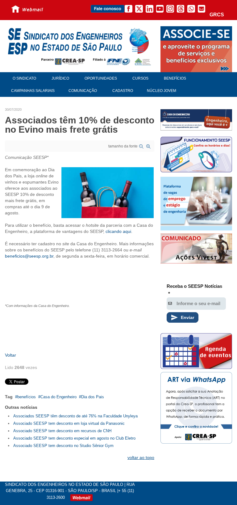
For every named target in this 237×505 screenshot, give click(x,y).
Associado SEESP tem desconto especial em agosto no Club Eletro (74, 438)
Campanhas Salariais (33, 91)
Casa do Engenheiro (58, 397)
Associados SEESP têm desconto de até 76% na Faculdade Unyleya (75, 416)
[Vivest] (196, 249)
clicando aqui (118, 231)
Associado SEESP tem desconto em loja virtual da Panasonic (69, 423)
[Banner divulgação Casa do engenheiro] (196, 119)
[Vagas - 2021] (196, 203)
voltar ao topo (140, 457)
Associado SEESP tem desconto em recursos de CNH (62, 430)
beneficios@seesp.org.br (29, 256)
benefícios (26, 397)
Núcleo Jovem (161, 91)
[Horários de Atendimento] (196, 155)
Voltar (10, 355)
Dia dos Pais (92, 397)
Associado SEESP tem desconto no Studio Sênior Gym (63, 445)
